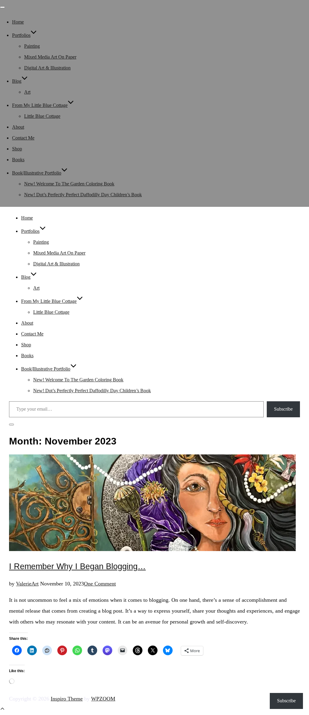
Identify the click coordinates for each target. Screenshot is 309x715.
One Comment (100, 584)
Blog (16, 81)
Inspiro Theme (67, 699)
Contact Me (23, 137)
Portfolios (21, 35)
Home (18, 21)
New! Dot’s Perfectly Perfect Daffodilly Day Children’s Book (83, 194)
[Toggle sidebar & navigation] (11, 424)
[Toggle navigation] (2, 7)
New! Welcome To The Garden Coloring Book (69, 183)
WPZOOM (103, 699)
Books (18, 159)
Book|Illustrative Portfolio (36, 172)
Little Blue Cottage (42, 116)
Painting (32, 46)
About (18, 127)
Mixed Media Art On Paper (50, 56)
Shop (17, 148)
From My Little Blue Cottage (40, 105)
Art (27, 92)
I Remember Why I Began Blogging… (77, 566)
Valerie (23, 584)
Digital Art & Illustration (47, 67)
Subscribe (283, 409)
